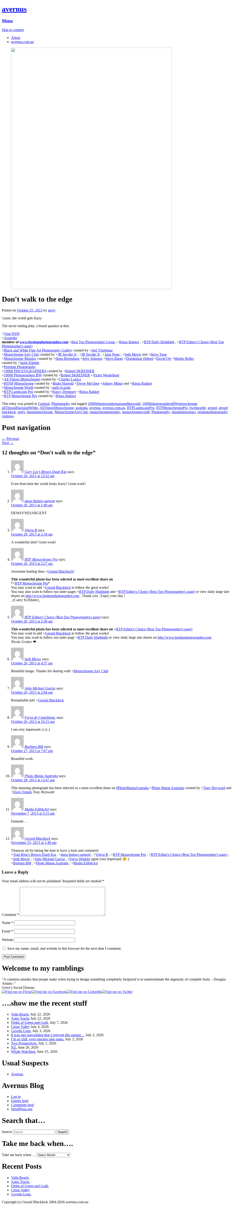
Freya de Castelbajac (40, 717)
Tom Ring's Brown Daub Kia (34, 855)
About (15, 38)
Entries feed (19, 1101)
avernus (14, 9)
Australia (10, 338)
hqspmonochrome (40, 412)
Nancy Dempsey (64, 392)
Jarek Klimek (29, 363)
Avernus (17, 1074)
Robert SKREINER (80, 371)
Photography (60, 404)
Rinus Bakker (129, 342)
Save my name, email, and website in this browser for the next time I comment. (64, 948)
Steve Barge (114, 359)
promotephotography (212, 412)
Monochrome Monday (20, 359)
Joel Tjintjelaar (102, 350)
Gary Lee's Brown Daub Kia (45, 472)
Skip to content (13, 30)
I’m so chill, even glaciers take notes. (37, 1039)
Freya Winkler (80, 859)
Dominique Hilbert (139, 359)
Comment (10, 915)
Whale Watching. (23, 1051)
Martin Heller (184, 359)
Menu (7, 20)
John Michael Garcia (40, 688)
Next (8, 443)
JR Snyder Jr (67, 354)
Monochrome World (18, 387)
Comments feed (22, 1105)
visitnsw (8, 416)
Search (7, 1132)
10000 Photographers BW (23, 375)
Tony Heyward (214, 788)
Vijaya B (31, 530)
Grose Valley (20, 1027)
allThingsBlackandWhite (20, 408)
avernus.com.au (22, 42)
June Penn (112, 354)
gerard (212, 408)
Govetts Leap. (21, 1031)
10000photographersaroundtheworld (114, 404)
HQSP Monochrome (19, 383)
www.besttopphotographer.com (44, 342)
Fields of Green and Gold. (30, 1022)
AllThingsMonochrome (56, 408)
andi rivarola (61, 387)
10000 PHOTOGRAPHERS (25, 371)
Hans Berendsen (67, 359)
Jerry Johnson (92, 359)
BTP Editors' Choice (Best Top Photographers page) (63, 617)
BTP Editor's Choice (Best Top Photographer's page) (156, 592)
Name (7, 923)
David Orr (163, 359)
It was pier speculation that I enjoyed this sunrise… (48, 1035)
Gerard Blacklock (60, 571)
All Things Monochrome (22, 379)
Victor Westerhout (106, 375)
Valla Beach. (20, 1014)
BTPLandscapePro (140, 408)
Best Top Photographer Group (93, 342)
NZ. (14, 1047)
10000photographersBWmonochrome (169, 404)
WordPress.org (21, 1109)
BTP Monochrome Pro (20, 396)
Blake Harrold (63, 383)
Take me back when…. (19, 1155)
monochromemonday (105, 412)
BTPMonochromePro (172, 408)
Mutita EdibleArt (37, 809)
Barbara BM (34, 747)
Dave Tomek (22, 792)
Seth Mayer (132, 354)
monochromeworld (136, 412)
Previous (10, 439)
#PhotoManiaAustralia (132, 788)
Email (7, 931)
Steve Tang (158, 354)
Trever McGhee (87, 383)
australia (81, 408)
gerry (52, 310)
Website (7, 940)
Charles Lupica (70, 379)
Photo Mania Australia (41, 776)
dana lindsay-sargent (40, 501)
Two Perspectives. (24, 1043)
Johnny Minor (112, 383)
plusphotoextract (184, 412)
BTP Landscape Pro (18, 392)
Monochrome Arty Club (21, 354)
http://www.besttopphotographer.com (52, 596)
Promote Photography (20, 367)
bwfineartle (198, 408)
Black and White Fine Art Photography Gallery (38, 350)
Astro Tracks (20, 1018)
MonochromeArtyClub (71, 412)
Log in (16, 1097)
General (44, 404)
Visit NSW (12, 334)
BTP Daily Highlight (159, 342)
